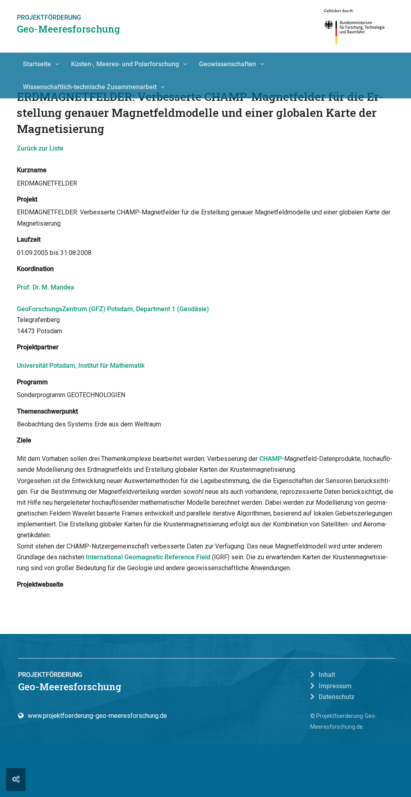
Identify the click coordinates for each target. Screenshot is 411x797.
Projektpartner (38, 347)
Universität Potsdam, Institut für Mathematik (80, 365)
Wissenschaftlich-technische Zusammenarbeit (90, 87)
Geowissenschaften (227, 64)
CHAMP (270, 459)
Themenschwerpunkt (47, 411)
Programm (32, 382)
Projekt (27, 199)
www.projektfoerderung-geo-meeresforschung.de (97, 716)
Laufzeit (29, 239)
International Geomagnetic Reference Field (148, 557)
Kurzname (32, 170)
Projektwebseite (40, 584)
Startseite (37, 64)
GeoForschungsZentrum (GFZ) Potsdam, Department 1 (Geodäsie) (113, 309)
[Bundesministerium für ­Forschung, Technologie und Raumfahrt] (354, 26)
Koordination (35, 269)
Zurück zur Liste (40, 148)
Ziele (24, 440)
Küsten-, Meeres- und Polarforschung (125, 64)
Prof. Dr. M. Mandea (45, 287)
